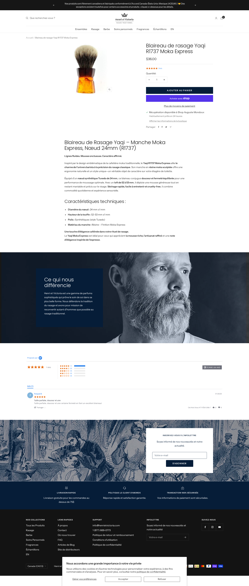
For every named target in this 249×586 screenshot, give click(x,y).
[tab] (30, 386)
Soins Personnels (35, 539)
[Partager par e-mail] (170, 127)
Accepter (123, 579)
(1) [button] (71, 366)
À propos (63, 525)
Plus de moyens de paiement (179, 106)
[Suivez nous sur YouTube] (219, 527)
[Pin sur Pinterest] (162, 127)
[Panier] (221, 18)
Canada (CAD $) (35, 566)
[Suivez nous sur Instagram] (212, 527)
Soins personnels (123, 29)
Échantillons (160, 29)
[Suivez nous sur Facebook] (205, 527)
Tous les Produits (35, 525)
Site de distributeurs (69, 549)
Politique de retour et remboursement (113, 535)
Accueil (29, 37)
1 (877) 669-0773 (102, 530)
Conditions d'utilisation (105, 539)
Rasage (95, 29)
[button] (212, 367)
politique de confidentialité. (151, 571)
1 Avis (160, 68)
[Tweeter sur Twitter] (166, 127)
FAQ (60, 539)
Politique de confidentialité (107, 544)
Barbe (106, 29)
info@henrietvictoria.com (106, 525)
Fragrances (143, 29)
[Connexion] (216, 18)
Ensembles (81, 29)
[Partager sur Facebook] (158, 127)
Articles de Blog (66, 544)
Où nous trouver (66, 535)
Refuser (162, 579)
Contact (62, 530)
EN (172, 29)
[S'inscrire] (185, 537)
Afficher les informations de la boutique (168, 121)
